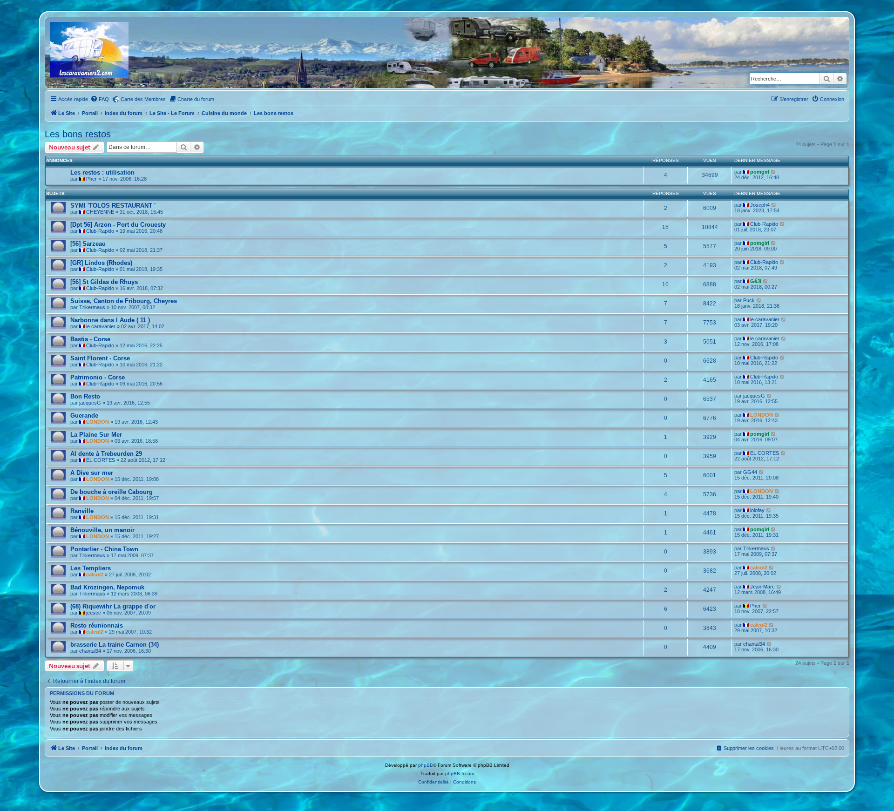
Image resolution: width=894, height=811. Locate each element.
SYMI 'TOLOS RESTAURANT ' (113, 205)
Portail (90, 113)
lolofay (757, 510)
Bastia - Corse (90, 339)
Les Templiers (90, 568)
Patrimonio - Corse (97, 377)
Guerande (84, 415)
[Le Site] (90, 52)
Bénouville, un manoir (102, 530)
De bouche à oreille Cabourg (111, 491)
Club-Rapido (100, 231)
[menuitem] (99, 99)
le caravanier (100, 326)
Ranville (82, 510)
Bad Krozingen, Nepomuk (107, 587)
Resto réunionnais (96, 625)
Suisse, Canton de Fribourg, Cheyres (123, 300)
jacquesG (90, 403)
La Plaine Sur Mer (96, 434)
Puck (749, 300)
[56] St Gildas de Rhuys (104, 281)
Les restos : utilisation (102, 172)
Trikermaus (92, 307)
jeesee (93, 612)
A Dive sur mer (91, 472)
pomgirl (759, 172)
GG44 (750, 472)
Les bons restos (78, 134)
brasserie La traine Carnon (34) (114, 644)
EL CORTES (100, 460)
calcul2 (94, 574)
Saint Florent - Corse (100, 358)
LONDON (97, 422)
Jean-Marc (762, 586)
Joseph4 (760, 205)
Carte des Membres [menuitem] (143, 99)
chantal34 (90, 651)
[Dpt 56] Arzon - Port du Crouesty (118, 224)
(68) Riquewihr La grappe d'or (113, 606)
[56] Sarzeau (88, 243)
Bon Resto (85, 396)
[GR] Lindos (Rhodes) (101, 262)
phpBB (425, 765)
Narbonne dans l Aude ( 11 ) (110, 320)
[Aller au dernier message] (774, 172)
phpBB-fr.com (459, 773)
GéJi (755, 281)
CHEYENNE (100, 212)
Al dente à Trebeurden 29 (106, 453)
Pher (91, 179)
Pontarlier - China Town (104, 549)
